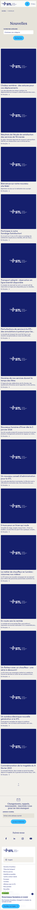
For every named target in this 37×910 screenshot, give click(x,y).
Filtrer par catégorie (10, 29)
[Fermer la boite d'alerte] (32, 894)
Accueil (4, 11)
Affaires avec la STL (9, 884)
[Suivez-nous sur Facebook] (6, 838)
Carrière (6, 881)
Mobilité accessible (9, 874)
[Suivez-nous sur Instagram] (22, 838)
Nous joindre (7, 886)
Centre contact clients (10, 876)
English (10, 860)
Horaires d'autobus (9, 866)
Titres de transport (9, 869)
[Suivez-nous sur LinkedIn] (14, 838)
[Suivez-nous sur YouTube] (31, 838)
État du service (8, 871)
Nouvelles (6, 889)
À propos (6, 879)
